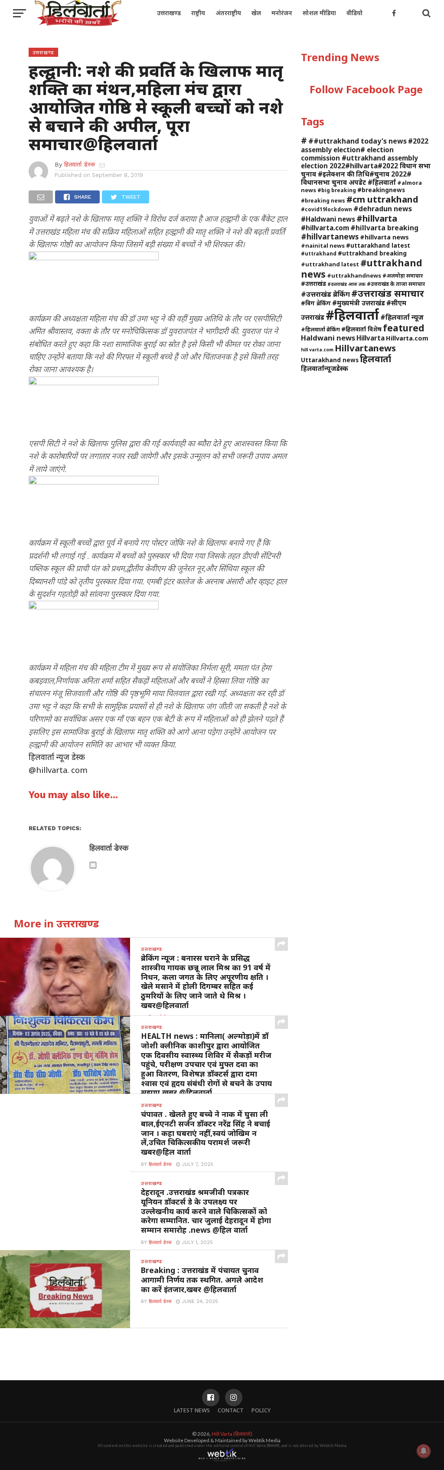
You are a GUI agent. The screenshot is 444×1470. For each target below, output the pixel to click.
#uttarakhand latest (378, 245)
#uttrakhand (318, 253)
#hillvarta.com (325, 227)
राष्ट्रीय (198, 13)
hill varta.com (317, 350)
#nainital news (323, 245)
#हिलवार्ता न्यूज (402, 317)
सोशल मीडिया (319, 13)
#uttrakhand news (361, 268)
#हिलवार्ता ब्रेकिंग (320, 329)
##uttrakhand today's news (357, 141)
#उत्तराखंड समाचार (387, 293)
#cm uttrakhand (382, 199)
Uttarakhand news (330, 360)
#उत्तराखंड (313, 283)
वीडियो (354, 13)
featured (403, 328)
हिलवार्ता (375, 359)
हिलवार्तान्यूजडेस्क (324, 368)
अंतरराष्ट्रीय (228, 13)
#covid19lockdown (326, 209)
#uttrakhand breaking (372, 253)
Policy (261, 1410)
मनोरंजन (281, 13)
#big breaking (336, 190)
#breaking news (323, 200)
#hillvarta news (384, 237)
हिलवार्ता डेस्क (79, 164)
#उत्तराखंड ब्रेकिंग (325, 294)
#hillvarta (376, 218)
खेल (256, 13)
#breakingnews (381, 190)
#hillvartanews (330, 236)
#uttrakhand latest (330, 264)
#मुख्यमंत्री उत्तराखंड (358, 302)
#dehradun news (382, 208)
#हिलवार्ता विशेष (361, 329)
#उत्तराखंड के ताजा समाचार (396, 283)
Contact (231, 1410)
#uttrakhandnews (354, 275)
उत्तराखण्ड (169, 13)
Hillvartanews (365, 348)
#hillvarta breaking (384, 227)
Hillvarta (370, 338)
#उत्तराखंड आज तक (346, 284)
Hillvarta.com (407, 338)
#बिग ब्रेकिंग (316, 303)
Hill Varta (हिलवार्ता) (232, 1434)
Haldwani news (328, 338)
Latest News (192, 1410)
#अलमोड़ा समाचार (402, 275)
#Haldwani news (328, 219)
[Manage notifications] (424, 1451)
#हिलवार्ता (352, 315)
